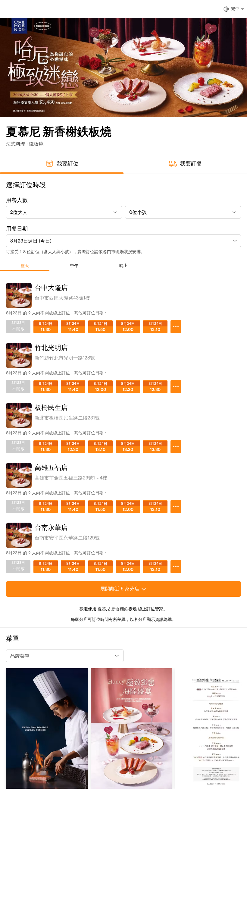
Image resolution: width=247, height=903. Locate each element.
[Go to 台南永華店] (175, 566)
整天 (24, 265)
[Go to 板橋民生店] (175, 446)
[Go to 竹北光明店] (175, 386)
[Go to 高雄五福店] (175, 506)
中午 (74, 265)
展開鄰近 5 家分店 (119, 589)
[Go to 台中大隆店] (175, 326)
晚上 (123, 265)
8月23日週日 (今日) (31, 241)
